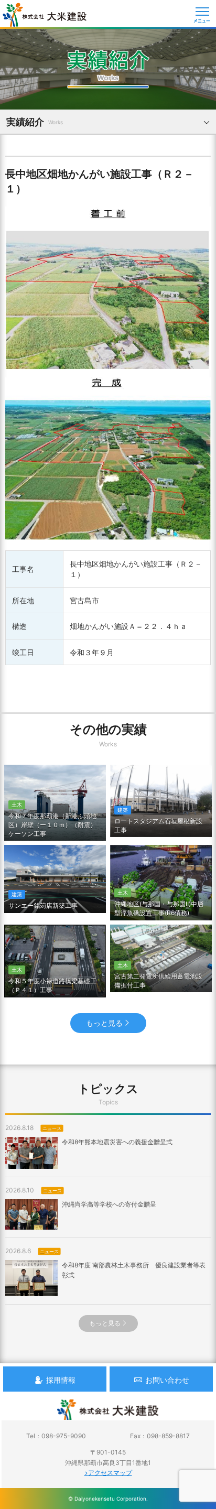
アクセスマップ (110, 1473)
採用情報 (60, 1379)
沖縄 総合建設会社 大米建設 (45, 15)
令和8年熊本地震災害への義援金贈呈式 (117, 1142)
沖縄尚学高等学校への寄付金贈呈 (109, 1204)
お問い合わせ (167, 1379)
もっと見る (104, 1022)
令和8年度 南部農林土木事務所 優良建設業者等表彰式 (134, 1270)
